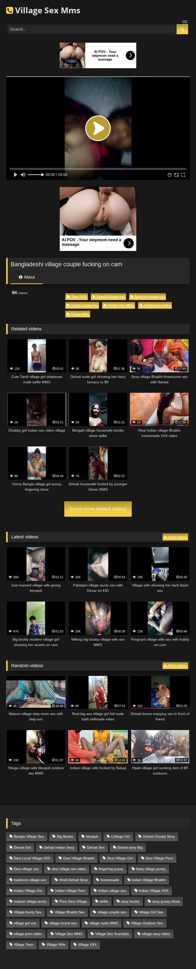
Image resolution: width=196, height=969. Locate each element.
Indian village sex (112, 891)
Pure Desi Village (73, 901)
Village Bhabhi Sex (70, 912)
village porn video (28, 934)
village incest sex (63, 923)
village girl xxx (25, 923)
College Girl (120, 836)
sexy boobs (130, 901)
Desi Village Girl (120, 858)
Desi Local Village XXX (32, 858)
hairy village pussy (151, 869)
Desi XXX (79, 296)
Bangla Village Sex (110, 296)
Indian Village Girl (28, 891)
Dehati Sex (96, 847)
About (29, 277)
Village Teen (23, 944)
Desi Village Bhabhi (78, 858)
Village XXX (87, 944)
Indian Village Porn (70, 891)
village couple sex (84, 305)
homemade (110, 880)
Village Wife (80, 314)
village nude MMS (103, 923)
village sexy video (157, 305)
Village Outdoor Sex (147, 923)
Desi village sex (26, 869)
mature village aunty (30, 901)
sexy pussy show (166, 901)
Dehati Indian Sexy (59, 847)
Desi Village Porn (159, 858)
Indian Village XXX (153, 891)
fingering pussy (111, 869)
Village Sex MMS (120, 305)
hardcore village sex (149, 296)
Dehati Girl (22, 847)
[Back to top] (180, 954)
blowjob (92, 836)
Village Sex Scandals (112, 934)
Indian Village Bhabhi (149, 880)
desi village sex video (69, 869)
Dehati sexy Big (129, 847)
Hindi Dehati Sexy (73, 880)
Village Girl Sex (151, 912)
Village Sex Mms (46, 10)
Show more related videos (98, 509)
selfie (104, 901)
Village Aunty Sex (28, 912)
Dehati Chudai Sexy (159, 836)
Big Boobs (65, 836)
